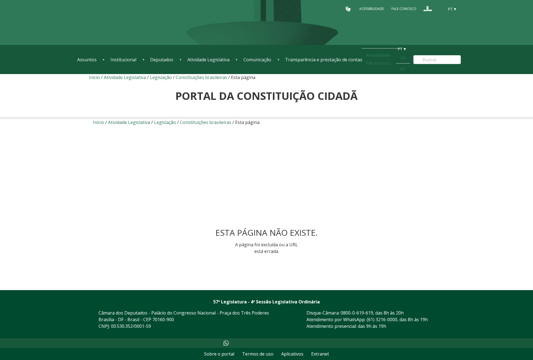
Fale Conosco (403, 8)
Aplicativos (292, 354)
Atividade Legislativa (208, 60)
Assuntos (87, 60)
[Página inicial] (111, 22)
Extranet (320, 354)
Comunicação (257, 60)
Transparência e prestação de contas (323, 60)
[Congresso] (427, 8)
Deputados (161, 60)
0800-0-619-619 (357, 313)
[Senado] (438, 8)
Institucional (123, 60)
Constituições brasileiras (201, 77)
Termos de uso (257, 354)
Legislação (161, 77)
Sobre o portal (219, 354)
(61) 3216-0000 (382, 319)
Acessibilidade (371, 8)
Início (94, 77)
